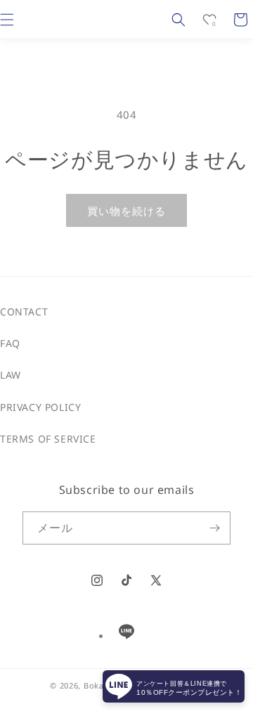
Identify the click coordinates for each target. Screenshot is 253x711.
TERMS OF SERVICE (48, 438)
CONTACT (24, 311)
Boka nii (100, 685)
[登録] (214, 527)
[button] (178, 19)
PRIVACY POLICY (40, 407)
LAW (10, 374)
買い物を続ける (126, 211)
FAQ (10, 343)
